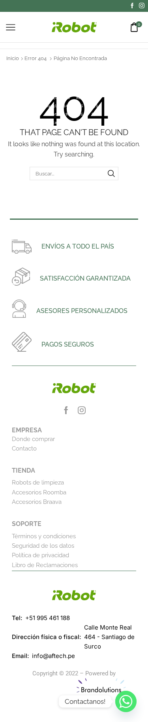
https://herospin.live (48, 689)
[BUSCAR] (111, 173)
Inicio (12, 58)
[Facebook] (132, 6)
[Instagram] (141, 6)
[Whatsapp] (126, 701)
